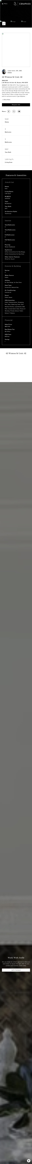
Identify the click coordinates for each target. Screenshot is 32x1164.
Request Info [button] (16, 104)
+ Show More (6, 99)
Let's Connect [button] (16, 970)
